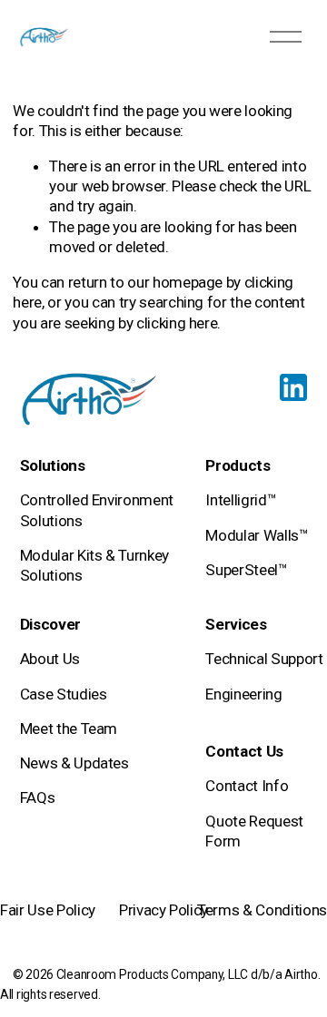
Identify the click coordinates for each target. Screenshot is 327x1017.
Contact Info (246, 786)
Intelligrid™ (240, 500)
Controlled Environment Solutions (97, 510)
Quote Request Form (254, 831)
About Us (50, 659)
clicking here (177, 323)
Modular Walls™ (256, 535)
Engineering (243, 694)
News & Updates (74, 763)
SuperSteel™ (246, 570)
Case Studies (63, 694)
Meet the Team (69, 728)
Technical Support (263, 659)
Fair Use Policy (47, 910)
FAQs (37, 797)
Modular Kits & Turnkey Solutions (95, 565)
